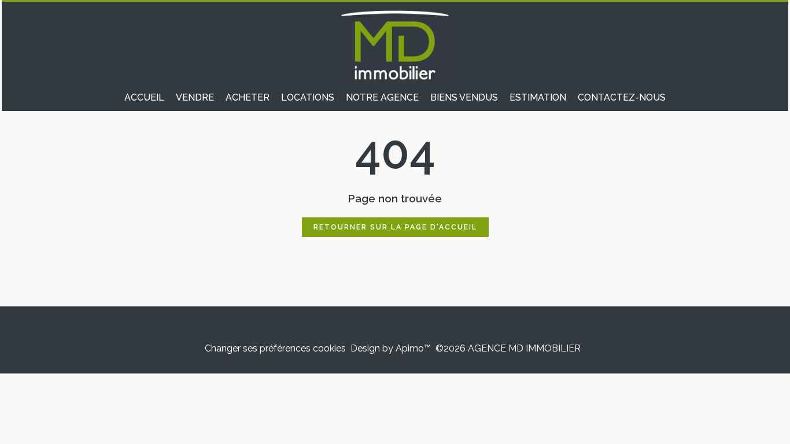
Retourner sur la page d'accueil (395, 227)
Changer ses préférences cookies (275, 348)
